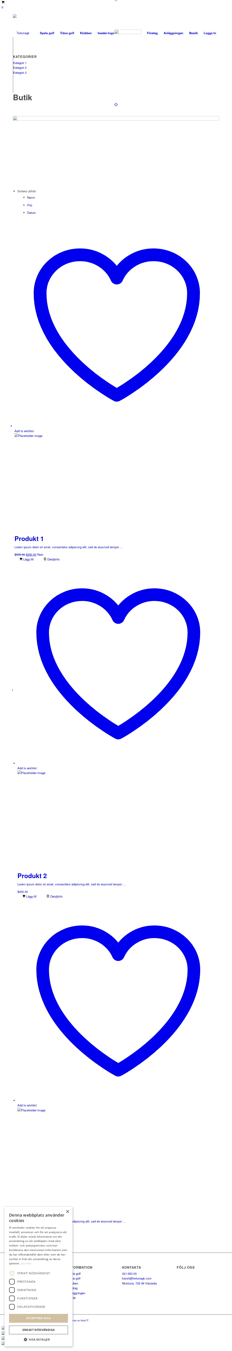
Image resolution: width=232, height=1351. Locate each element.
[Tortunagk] (21, 33)
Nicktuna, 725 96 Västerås (139, 1283)
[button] (38, 1339)
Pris (29, 205)
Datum (31, 212)
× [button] (67, 1211)
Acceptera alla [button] (38, 1318)
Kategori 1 (20, 63)
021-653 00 (129, 1273)
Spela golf (74, 1273)
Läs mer (26, 1263)
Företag (72, 1288)
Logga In (210, 33)
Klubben (73, 1283)
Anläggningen (76, 1293)
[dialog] (38, 1276)
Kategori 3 (20, 72)
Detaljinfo (53, 559)
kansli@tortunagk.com (137, 1278)
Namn (31, 197)
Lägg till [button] (28, 559)
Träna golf (74, 1278)
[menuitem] (47, 33)
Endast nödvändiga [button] (38, 1330)
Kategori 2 (20, 67)
